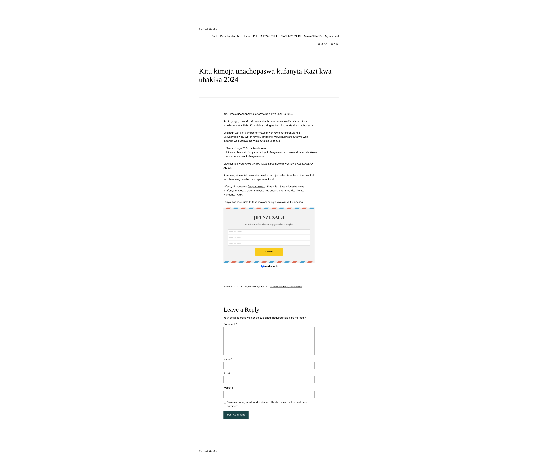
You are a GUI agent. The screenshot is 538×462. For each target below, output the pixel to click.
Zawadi (335, 43)
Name (227, 359)
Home (246, 36)
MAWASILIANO (313, 36)
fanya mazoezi (256, 186)
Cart (214, 36)
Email (227, 373)
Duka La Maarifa (229, 36)
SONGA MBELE (208, 28)
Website (228, 387)
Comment (230, 324)
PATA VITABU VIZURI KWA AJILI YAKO (254, 4)
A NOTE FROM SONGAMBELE (286, 286)
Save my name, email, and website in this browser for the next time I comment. (267, 404)
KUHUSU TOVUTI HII (265, 36)
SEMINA (322, 43)
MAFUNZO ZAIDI (291, 36)
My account (332, 36)
